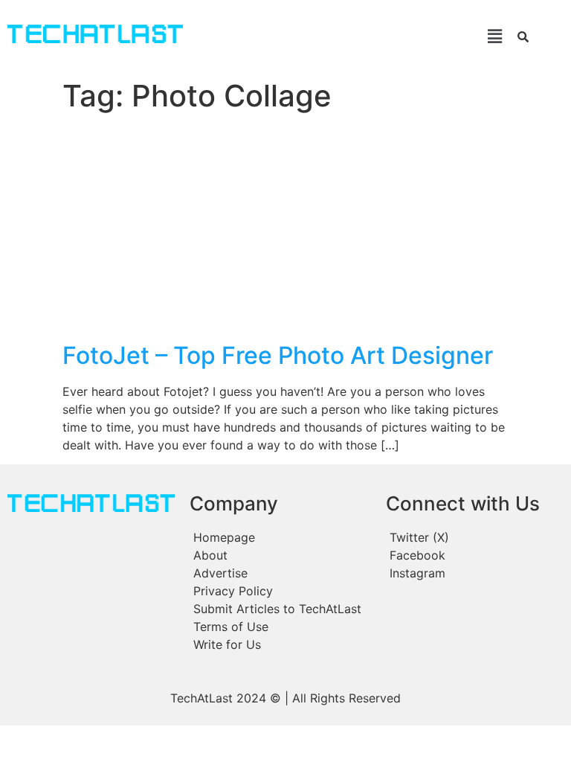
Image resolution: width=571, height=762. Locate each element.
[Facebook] (473, 555)
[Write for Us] (280, 644)
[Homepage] (280, 537)
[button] (353, 36)
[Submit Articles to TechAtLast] (280, 609)
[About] (280, 555)
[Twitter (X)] (473, 537)
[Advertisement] (285, 230)
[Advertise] (280, 573)
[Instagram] (473, 573)
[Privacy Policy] (280, 591)
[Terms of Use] (280, 626)
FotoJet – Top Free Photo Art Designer (277, 355)
